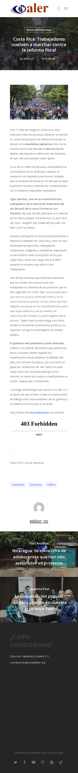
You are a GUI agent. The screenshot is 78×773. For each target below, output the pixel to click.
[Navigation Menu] (66, 8)
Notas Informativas (39, 30)
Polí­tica (51, 484)
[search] (58, 8)
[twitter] (15, 762)
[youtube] (33, 762)
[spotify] (51, 762)
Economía (36, 484)
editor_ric (28, 58)
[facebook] (24, 762)
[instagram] (42, 762)
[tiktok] (60, 762)
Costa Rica (18, 484)
